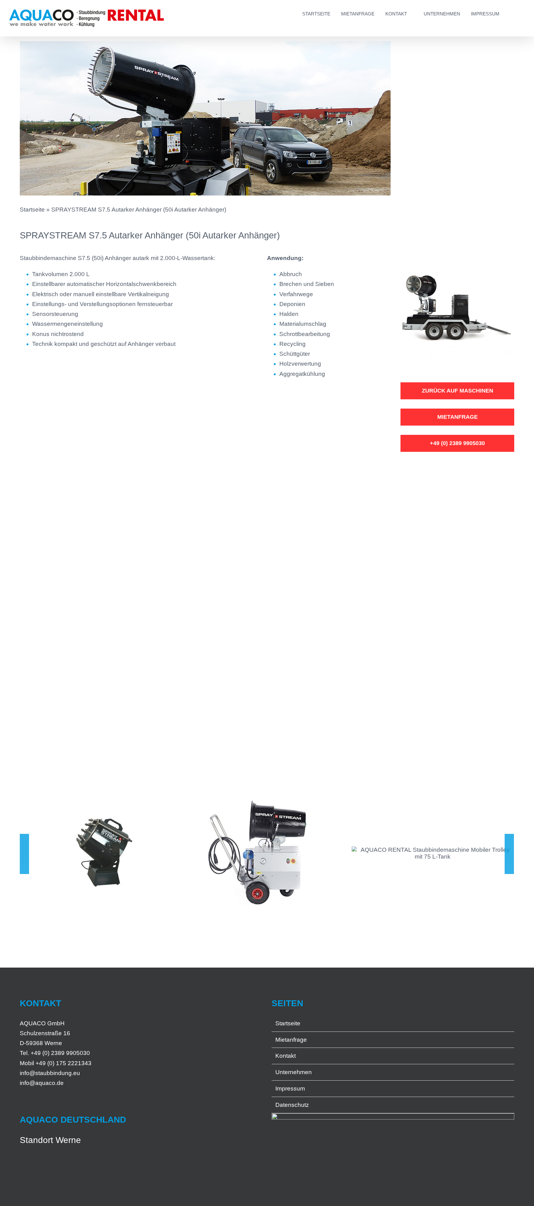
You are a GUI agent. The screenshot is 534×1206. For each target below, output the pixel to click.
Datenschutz (292, 1105)
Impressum (290, 1088)
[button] (512, 13)
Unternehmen (293, 1072)
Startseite (32, 209)
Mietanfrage (291, 1039)
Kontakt (285, 1056)
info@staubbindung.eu (50, 1073)
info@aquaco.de (42, 1083)
